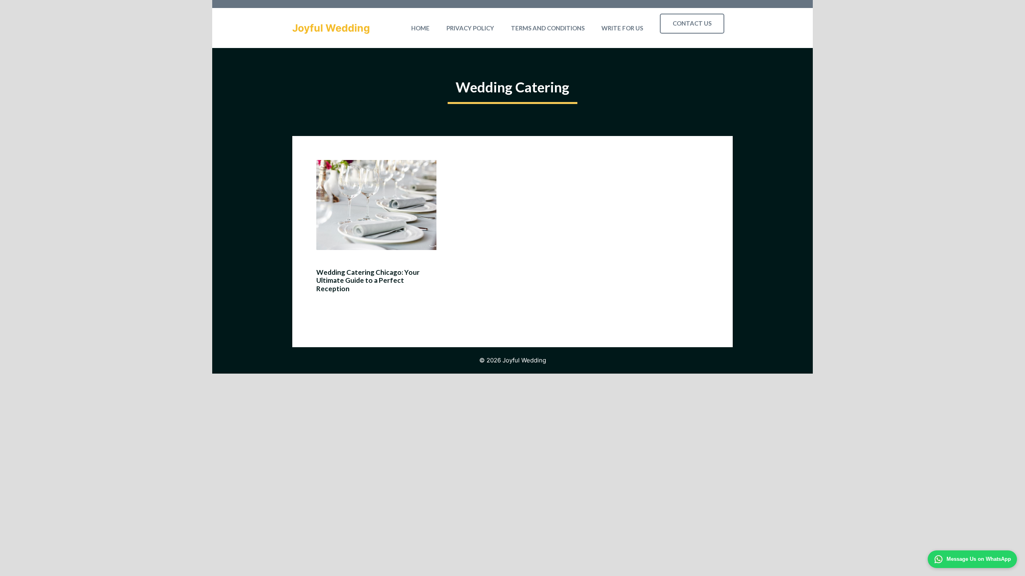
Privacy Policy (470, 28)
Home (420, 28)
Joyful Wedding (331, 28)
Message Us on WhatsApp (979, 559)
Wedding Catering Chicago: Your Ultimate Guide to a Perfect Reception (368, 280)
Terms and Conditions (548, 28)
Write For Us (622, 28)
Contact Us (692, 23)
